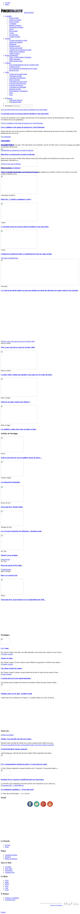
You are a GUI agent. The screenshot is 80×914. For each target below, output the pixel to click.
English (18, 102)
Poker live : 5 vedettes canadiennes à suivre (16, 199)
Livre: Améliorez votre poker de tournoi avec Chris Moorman (22, 127)
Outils (7, 72)
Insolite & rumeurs (15, 25)
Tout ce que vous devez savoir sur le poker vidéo (18, 347)
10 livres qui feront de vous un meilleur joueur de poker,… (21, 458)
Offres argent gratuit (15, 61)
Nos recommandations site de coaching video (24, 65)
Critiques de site (14, 66)
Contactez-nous (10, 900)
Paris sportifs (13, 31)
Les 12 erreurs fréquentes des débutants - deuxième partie (21, 531)
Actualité (8, 867)
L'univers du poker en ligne (18, 40)
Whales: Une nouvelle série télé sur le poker (16, 739)
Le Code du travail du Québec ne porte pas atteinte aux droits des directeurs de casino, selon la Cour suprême (39, 290)
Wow (7, 886)
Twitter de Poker (14, 37)
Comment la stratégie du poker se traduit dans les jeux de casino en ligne (26, 254)
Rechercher (8, 106)
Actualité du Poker (11, 855)
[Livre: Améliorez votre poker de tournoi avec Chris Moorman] (22, 123)
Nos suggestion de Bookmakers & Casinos (23, 68)
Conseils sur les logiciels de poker (20, 50)
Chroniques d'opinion (16, 27)
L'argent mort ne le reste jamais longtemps (16, 678)
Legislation (12, 23)
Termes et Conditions (12, 898)
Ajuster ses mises (7, 658)
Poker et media (14, 22)
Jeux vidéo (8, 868)
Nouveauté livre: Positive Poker (12, 507)
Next (8, 141)
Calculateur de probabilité (17, 87)
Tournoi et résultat (15, 20)
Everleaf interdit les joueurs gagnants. (14, 749)
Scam (11, 93)
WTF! (7, 884)
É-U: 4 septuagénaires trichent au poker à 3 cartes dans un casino (24, 764)
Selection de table (15, 89)
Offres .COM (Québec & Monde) (20, 57)
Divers (11, 29)
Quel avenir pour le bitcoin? (11, 168)
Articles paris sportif (15, 48)
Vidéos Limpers (14, 53)
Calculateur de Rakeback (17, 78)
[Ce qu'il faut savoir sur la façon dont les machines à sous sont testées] (24, 109)
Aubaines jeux (9, 872)
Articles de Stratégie (15, 42)
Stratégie (8, 38)
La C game (5, 648)
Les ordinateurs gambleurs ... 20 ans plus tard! (17, 789)
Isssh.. (7, 882)
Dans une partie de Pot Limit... (11, 565)
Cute (6, 888)
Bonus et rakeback (11, 859)
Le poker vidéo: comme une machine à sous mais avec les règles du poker (26, 375)
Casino (11, 33)
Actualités (8, 16)
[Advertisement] (40, 317)
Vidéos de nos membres (17, 52)
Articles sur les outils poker (18, 74)
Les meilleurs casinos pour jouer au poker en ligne (18, 429)
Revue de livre (14, 70)
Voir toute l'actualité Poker (9, 258)
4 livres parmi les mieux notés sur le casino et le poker (19, 172)
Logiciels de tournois (16, 85)
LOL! (7, 880)
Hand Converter (14, 80)
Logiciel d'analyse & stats (17, 83)
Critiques (8, 63)
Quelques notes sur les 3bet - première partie (16, 693)
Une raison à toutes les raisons (11, 668)
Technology (9, 870)
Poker (7, 4)
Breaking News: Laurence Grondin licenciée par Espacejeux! (22, 779)
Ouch (7, 890)
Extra (11, 95)
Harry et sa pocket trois (9, 575)
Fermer (3, 912)
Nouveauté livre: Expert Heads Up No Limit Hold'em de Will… (23, 599)
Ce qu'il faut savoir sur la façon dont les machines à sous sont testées (25, 113)
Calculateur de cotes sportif (18, 81)
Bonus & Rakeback (11, 55)
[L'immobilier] (6, 137)
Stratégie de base (14, 46)
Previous (4, 141)
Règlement (12, 44)
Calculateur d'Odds (15, 76)
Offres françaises (14, 59)
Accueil (7, 2)
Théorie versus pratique (9, 555)
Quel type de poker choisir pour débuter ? (15, 402)
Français (19, 100)
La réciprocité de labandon (10, 482)
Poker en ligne (14, 18)
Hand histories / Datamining (18, 91)
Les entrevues (13, 35)
